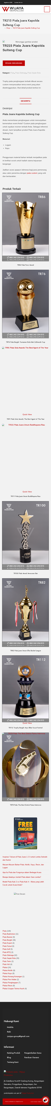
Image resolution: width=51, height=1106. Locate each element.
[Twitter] (36, 2)
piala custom (32, 173)
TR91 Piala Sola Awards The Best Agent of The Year (25, 419)
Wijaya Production (28, 1093)
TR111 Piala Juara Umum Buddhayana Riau (25, 496)
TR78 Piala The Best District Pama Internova (25, 805)
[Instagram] (39, 2)
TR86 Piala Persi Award (25, 265)
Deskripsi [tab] (25, 101)
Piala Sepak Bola (34, 73)
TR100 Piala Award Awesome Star (25, 573)
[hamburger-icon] (47, 9)
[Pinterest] (42, 2)
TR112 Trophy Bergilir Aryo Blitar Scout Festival (25, 728)
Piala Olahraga (20, 73)
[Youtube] (45, 2)
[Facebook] (33, 2)
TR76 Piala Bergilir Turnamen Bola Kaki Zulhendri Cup (25, 342)
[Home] (3, 28)
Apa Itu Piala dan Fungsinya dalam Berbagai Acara (22, 872)
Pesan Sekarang (13, 63)
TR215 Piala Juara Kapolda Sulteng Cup (26, 28)
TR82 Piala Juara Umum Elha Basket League (25, 651)
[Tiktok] (49, 2)
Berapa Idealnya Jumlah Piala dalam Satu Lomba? (22, 877)
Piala (12, 73)
